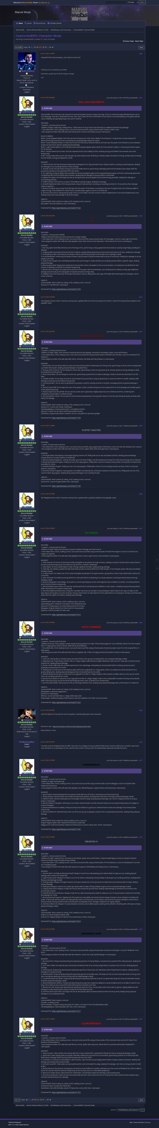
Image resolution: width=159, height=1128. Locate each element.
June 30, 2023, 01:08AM (48, 1019)
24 (37, 47)
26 (43, 47)
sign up (46, 3)
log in (40, 3)
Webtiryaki (18, 1122)
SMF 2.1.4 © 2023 (13, 1124)
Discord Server (41, 23)
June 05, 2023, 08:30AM (48, 97)
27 (46, 47)
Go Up (17, 1100)
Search (29, 23)
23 (35, 47)
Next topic (139, 41)
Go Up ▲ (148, 1122)
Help (131, 1122)
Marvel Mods (23, 12)
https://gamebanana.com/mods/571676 (66, 289)
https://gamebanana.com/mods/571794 (66, 418)
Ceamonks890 (27, 112)
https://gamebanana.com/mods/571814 (66, 615)
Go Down (18, 47)
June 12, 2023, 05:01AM (48, 331)
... (33, 47)
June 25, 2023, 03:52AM (48, 837)
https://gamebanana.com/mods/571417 (66, 1011)
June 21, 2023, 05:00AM (48, 528)
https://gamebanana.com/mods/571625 (66, 702)
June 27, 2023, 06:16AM (48, 929)
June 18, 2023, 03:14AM (48, 494)
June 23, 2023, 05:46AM (48, 622)
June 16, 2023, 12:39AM (48, 425)
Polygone (28, 720)
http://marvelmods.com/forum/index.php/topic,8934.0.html (72, 726)
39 (50, 47)
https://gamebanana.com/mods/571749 (66, 486)
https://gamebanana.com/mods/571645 (66, 829)
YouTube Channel (55, 23)
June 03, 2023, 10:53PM (48, 53)
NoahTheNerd (27, 71)
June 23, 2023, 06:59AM (48, 710)
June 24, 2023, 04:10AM (48, 760)
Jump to (113, 1110)
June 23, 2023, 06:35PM (48, 742)
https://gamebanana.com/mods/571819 (66, 921)
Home (21, 23)
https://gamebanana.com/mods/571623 (66, 208)
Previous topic (128, 41)
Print (141, 47)
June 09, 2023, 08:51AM (48, 216)
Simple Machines (24, 1124)
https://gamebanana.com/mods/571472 (66, 1092)
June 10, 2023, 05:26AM (48, 297)
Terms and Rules (139, 1122)
